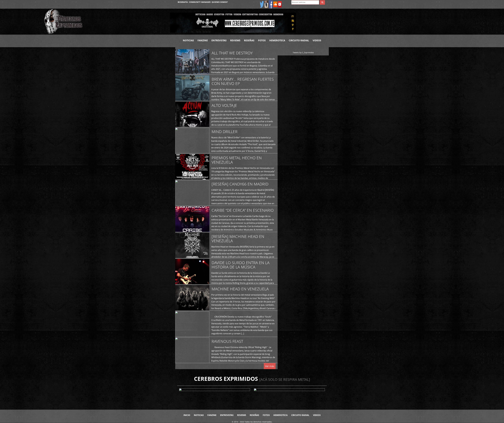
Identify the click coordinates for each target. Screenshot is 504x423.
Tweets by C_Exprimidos (303, 52)
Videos (317, 40)
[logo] (105, 22)
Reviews (235, 40)
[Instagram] (266, 4)
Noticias (188, 40)
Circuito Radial (299, 40)
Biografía (183, 2)
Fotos (262, 40)
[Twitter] (262, 4)
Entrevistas (219, 40)
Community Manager (200, 2)
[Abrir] (233, 22)
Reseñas (249, 40)
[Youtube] (280, 4)
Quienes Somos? (220, 2)
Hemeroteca (277, 40)
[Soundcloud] (275, 4)
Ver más (269, 366)
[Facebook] (271, 4)
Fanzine (203, 40)
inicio (186, 415)
